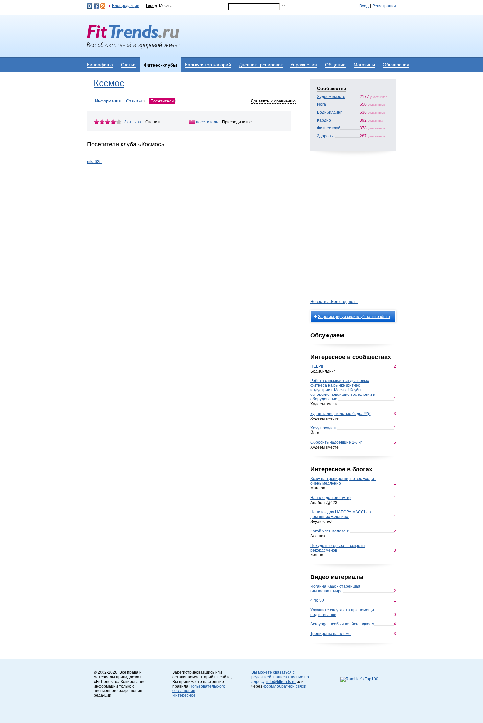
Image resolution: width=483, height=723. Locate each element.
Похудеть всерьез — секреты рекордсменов (337, 548)
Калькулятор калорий (208, 64)
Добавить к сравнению (273, 101)
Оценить (153, 122)
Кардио (324, 120)
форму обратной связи (284, 686)
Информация (108, 101)
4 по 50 (317, 600)
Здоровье (326, 136)
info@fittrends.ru (281, 681)
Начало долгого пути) (330, 497)
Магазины (364, 64)
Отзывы (134, 101)
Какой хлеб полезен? (330, 531)
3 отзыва (132, 122)
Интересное (184, 695)
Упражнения (303, 64)
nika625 (94, 161)
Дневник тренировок (261, 64)
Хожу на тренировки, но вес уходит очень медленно (343, 481)
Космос (109, 83)
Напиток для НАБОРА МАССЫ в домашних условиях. (340, 514)
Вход (364, 6)
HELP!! (316, 366)
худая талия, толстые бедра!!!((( (340, 413)
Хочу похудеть (323, 428)
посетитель (207, 122)
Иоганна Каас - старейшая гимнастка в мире (335, 588)
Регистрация (384, 6)
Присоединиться (238, 122)
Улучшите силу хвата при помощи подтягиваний (342, 612)
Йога (321, 104)
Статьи (128, 64)
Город (151, 5)
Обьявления (396, 64)
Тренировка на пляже (330, 633)
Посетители (162, 101)
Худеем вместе (331, 96)
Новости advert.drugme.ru (334, 301)
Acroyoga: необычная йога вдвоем (342, 624)
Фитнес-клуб (328, 128)
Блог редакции (125, 5)
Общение (335, 64)
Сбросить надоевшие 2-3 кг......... (340, 442)
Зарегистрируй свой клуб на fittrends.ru (354, 316)
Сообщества (331, 88)
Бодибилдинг (329, 112)
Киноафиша (100, 64)
